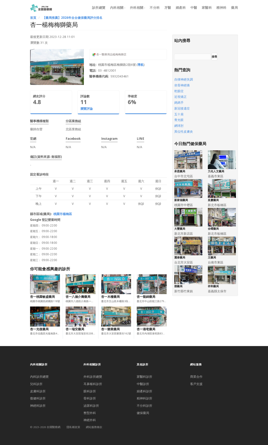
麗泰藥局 (179, 257)
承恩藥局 (179, 171)
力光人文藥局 (216, 171)
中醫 (194, 7)
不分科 (155, 7)
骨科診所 (89, 398)
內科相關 (117, 7)
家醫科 (207, 7)
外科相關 (136, 7)
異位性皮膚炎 (183, 131)
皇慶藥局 (213, 200)
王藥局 (212, 257)
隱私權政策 (73, 427)
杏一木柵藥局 (110, 296)
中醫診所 (143, 384)
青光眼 (179, 120)
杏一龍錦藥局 (146, 296)
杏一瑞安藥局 (75, 329)
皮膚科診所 (38, 391)
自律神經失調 (183, 79)
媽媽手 (179, 102)
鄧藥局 (178, 286)
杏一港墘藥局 (146, 329)
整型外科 (89, 413)
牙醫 (167, 7)
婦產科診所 (144, 391)
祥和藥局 (213, 286)
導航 (140, 65)
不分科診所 (144, 405)
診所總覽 (99, 7)
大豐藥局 (179, 229)
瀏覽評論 (86, 108)
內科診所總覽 (39, 376)
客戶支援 (196, 384)
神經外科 (89, 420)
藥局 (234, 7)
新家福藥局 (181, 200)
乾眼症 (179, 91)
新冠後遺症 (182, 108)
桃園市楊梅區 (62, 214)
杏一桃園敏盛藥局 (42, 296)
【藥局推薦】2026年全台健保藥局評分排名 (72, 17)
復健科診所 (38, 398)
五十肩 (179, 114)
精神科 (221, 7)
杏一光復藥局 (39, 329)
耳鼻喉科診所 (92, 384)
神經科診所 (38, 405)
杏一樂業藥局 (110, 329)
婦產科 (181, 7)
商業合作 (196, 376)
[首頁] (41, 7)
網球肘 (179, 126)
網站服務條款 (94, 427)
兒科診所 (36, 384)
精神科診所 (144, 398)
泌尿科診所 (91, 405)
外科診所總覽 (92, 376)
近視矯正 (180, 97)
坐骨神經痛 (182, 85)
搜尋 (214, 56)
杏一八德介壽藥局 (78, 296)
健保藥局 (143, 413)
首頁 (33, 17)
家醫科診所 (144, 376)
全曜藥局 (213, 229)
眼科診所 (89, 391)
